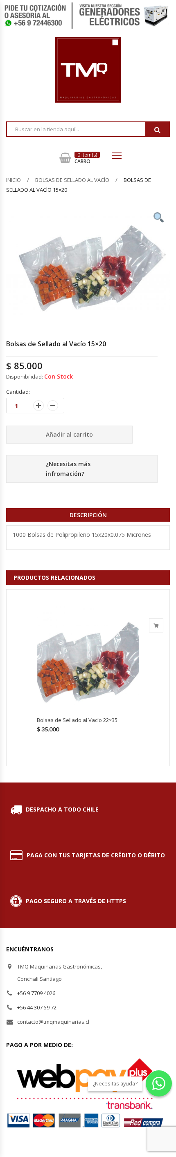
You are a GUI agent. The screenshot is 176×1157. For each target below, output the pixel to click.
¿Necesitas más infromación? (68, 469)
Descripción (88, 515)
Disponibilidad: (24, 376)
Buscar (157, 129)
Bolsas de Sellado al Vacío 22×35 (77, 720)
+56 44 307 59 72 (36, 1007)
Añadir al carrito (69, 434)
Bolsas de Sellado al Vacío (72, 180)
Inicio (13, 180)
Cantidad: (18, 391)
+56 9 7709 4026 (36, 993)
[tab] (88, 514)
